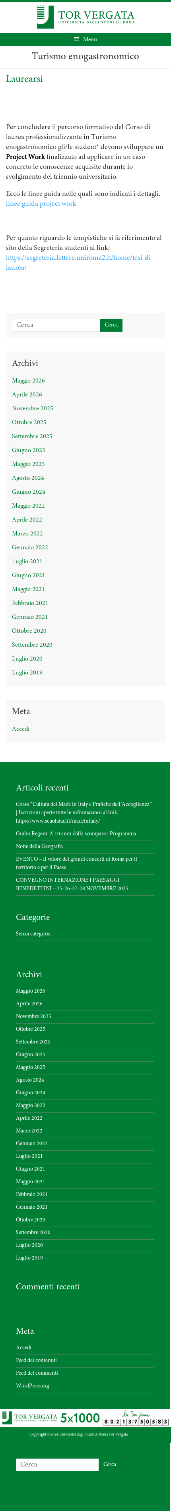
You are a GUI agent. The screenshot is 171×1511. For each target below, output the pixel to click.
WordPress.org (32, 1386)
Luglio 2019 (27, 673)
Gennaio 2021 (30, 617)
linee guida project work (41, 204)
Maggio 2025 (28, 464)
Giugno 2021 (28, 575)
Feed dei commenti (37, 1373)
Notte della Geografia (39, 847)
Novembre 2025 (32, 409)
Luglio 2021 (27, 561)
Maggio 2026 (28, 381)
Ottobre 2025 (29, 422)
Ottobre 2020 (29, 631)
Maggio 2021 (28, 589)
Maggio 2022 (28, 506)
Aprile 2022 (27, 520)
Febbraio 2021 (30, 603)
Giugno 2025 (28, 450)
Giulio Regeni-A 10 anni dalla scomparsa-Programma (76, 834)
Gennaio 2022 (30, 548)
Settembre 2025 (32, 436)
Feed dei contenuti (36, 1361)
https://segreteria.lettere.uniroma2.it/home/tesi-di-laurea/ (79, 263)
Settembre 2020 (32, 645)
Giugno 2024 (28, 492)
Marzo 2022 (27, 534)
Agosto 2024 (28, 478)
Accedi (20, 729)
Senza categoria (33, 934)
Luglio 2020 (27, 659)
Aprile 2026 (27, 395)
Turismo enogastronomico (85, 57)
